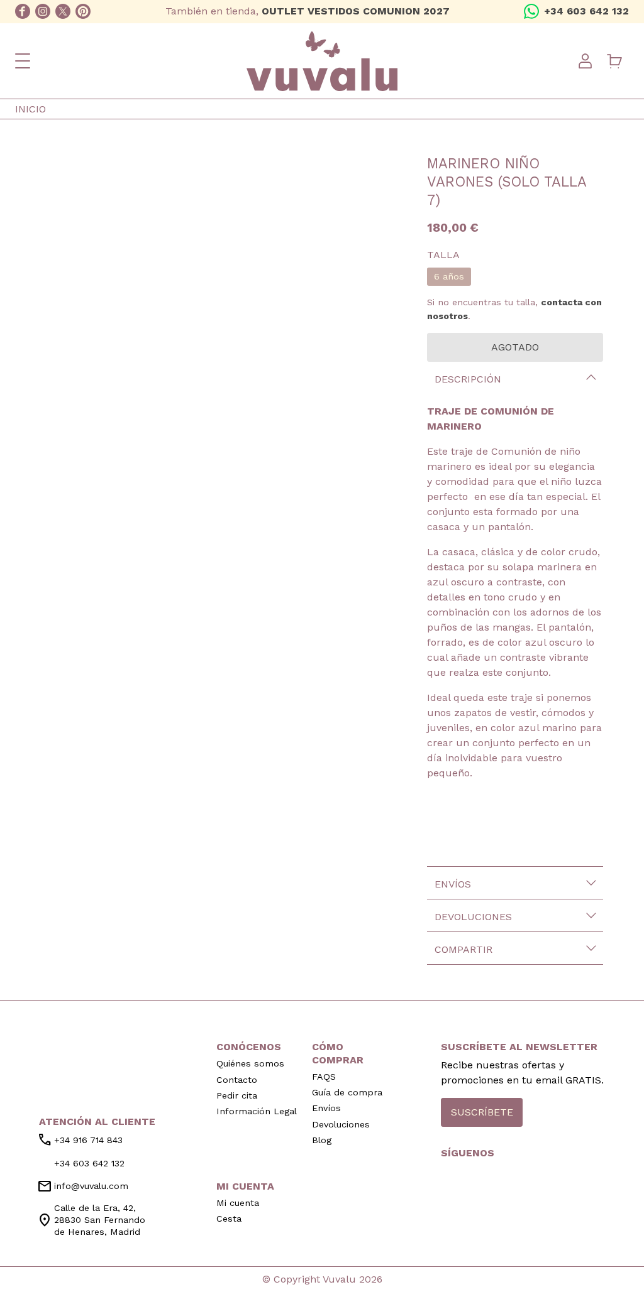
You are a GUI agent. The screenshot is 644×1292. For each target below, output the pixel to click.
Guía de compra (347, 1092)
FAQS (324, 1077)
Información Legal (256, 1111)
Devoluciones (473, 917)
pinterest (83, 11)
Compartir (463, 949)
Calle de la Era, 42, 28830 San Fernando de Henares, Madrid (91, 1220)
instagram (42, 11)
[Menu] (22, 60)
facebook (22, 11)
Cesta (229, 1218)
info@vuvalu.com (82, 1186)
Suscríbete (482, 1112)
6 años (449, 276)
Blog (321, 1140)
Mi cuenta (237, 1203)
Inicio (30, 109)
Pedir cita (236, 1095)
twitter (62, 11)
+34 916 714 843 (80, 1140)
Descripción (468, 379)
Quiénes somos (250, 1063)
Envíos (453, 884)
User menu (584, 60)
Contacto (236, 1080)
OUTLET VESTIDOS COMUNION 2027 (356, 11)
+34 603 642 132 (586, 11)
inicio (97, 1051)
